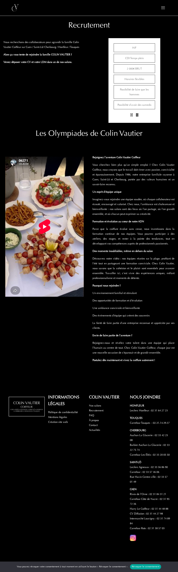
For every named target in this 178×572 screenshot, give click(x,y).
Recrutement (96, 410)
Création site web (58, 422)
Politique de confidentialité (63, 412)
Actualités (94, 430)
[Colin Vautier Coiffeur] (15, 8)
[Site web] (137, 115)
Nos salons (95, 405)
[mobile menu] (163, 8)
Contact (93, 425)
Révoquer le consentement (145, 566)
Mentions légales (57, 417)
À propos (94, 420)
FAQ (91, 415)
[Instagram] (132, 115)
